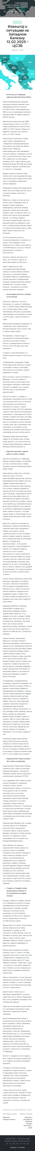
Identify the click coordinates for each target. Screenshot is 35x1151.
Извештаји (17, 22)
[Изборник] (18, 15)
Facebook (13, 1147)
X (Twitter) (21, 1147)
